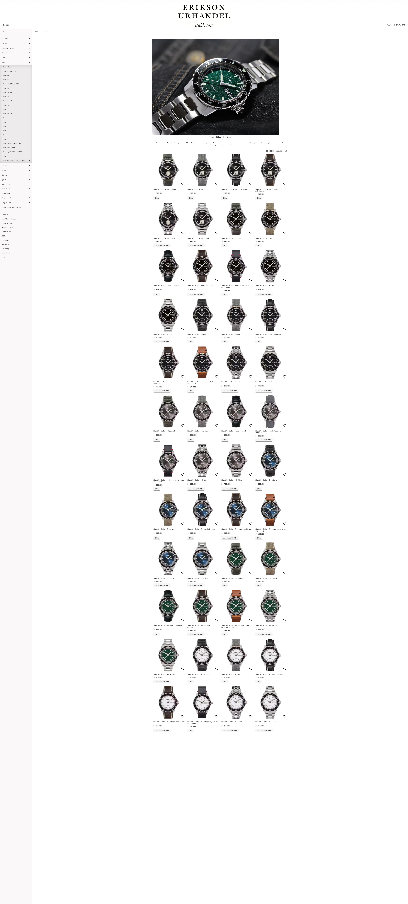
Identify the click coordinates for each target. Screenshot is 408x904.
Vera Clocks (6, 184)
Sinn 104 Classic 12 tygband (164, 189)
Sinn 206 (6, 88)
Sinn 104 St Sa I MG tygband (233, 578)
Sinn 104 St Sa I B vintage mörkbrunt (236, 529)
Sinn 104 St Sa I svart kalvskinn (166, 285)
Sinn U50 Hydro (8, 135)
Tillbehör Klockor (8, 189)
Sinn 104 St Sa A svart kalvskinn (268, 334)
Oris (3, 58)
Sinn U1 (5, 122)
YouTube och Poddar (9, 219)
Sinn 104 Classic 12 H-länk (198, 238)
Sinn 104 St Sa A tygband (197, 334)
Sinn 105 (6, 80)
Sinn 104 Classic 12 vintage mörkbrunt (266, 190)
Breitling (5, 39)
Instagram (5, 240)
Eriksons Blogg (7, 223)
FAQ (3, 257)
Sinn (3, 62)
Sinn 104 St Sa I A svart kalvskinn (235, 431)
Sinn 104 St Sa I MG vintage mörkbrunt (198, 626)
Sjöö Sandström (7, 53)
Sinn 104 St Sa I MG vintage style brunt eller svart (235, 626)
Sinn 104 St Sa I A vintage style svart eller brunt (168, 481)
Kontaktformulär (7, 227)
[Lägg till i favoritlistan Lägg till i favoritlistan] (168, 169)
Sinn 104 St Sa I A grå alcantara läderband (268, 432)
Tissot (4, 170)
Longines (5, 43)
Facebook (5, 244)
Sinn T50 (6, 139)
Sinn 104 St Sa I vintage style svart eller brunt (235, 286)
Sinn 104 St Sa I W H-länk (265, 722)
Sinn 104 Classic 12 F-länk (164, 238)
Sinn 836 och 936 (9, 101)
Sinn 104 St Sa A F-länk (230, 382)
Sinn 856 (6, 105)
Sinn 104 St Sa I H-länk (162, 334)
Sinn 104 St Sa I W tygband (198, 674)
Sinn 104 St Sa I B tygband (266, 480)
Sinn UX (6, 118)
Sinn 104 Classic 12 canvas (198, 189)
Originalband (6, 203)
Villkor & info (6, 232)
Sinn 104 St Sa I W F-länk (231, 722)
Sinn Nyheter (7, 67)
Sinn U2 (5, 126)
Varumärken (6, 253)
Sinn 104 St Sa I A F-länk (197, 480)
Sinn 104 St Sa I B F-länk (163, 578)
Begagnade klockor (8, 198)
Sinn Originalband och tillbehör (14, 161)
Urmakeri (5, 215)
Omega (4, 175)
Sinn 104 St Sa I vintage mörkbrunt (201, 285)
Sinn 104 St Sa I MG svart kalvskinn (167, 625)
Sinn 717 (6, 156)
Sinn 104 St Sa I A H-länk (231, 480)
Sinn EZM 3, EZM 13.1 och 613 (13, 143)
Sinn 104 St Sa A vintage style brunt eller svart (202, 383)
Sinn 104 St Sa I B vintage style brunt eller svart (270, 530)
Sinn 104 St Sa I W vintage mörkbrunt (168, 722)
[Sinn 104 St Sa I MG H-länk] (215, 87)
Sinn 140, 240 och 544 (11, 84)
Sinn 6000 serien (9, 148)
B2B (3, 236)
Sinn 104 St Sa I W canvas (231, 674)
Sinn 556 (6, 97)
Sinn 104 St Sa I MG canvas (266, 578)
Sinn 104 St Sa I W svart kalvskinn (269, 674)
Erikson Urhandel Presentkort (12, 207)
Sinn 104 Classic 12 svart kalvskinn (235, 189)
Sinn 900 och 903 (9, 114)
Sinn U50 (6, 131)
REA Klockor (6, 193)
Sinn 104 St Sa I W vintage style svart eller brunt (202, 723)
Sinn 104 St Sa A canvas (231, 334)
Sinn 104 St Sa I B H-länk (197, 578)
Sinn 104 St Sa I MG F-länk (266, 625)
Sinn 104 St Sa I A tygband (164, 431)
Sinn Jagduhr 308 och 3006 (12, 152)
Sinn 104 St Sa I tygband (231, 238)
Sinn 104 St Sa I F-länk (264, 285)
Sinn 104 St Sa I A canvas (197, 431)
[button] (389, 25)
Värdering (5, 249)
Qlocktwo (5, 180)
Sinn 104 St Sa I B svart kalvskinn (201, 529)
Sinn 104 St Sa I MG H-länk (164, 674)
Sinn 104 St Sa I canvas (264, 238)
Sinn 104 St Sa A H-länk (265, 382)
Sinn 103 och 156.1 (10, 71)
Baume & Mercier (8, 48)
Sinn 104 (6, 75)
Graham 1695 (6, 165)
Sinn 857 (6, 109)
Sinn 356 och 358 (9, 92)
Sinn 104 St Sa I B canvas (163, 529)
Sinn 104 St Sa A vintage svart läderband (165, 383)
